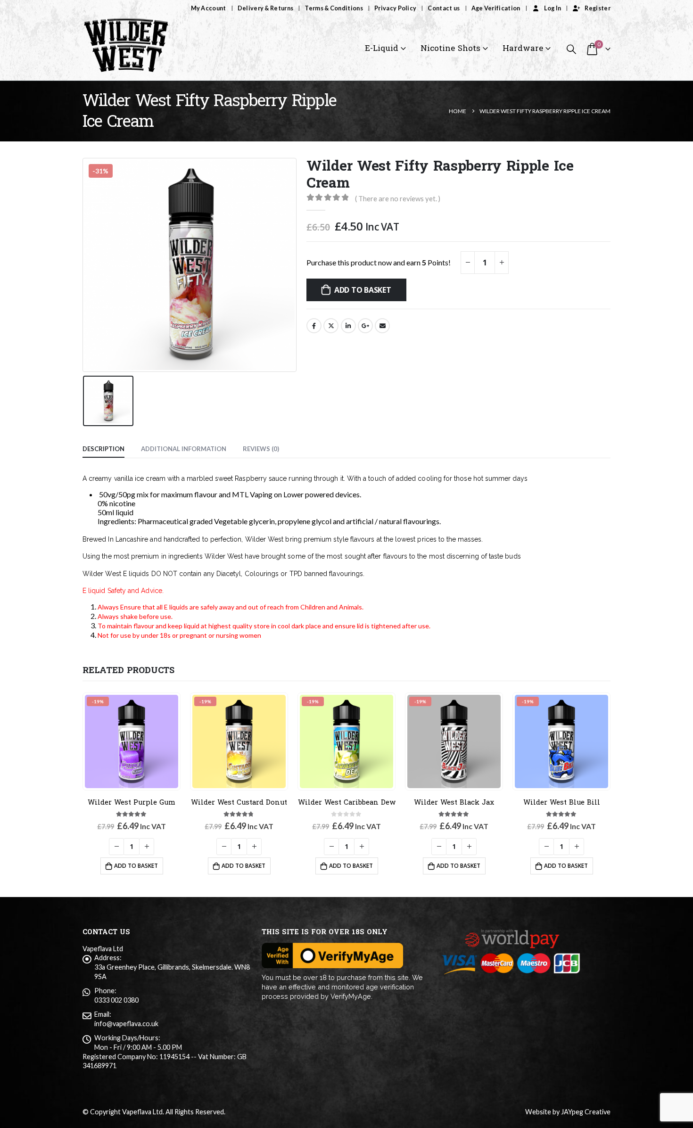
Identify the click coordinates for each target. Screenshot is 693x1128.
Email (382, 325)
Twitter (330, 325)
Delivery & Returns (266, 8)
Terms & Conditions (334, 8)
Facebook (314, 325)
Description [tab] (103, 449)
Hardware (523, 48)
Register (597, 8)
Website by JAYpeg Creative (567, 1112)
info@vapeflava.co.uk (126, 1024)
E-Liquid (381, 48)
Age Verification (495, 8)
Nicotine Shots (450, 48)
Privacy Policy (395, 8)
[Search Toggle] (571, 49)
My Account (208, 8)
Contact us (444, 8)
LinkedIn (348, 325)
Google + (365, 325)
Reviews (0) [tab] (261, 449)
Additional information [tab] (183, 449)
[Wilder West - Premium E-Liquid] (126, 48)
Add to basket (362, 290)
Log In (552, 8)
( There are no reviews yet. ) (397, 198)
